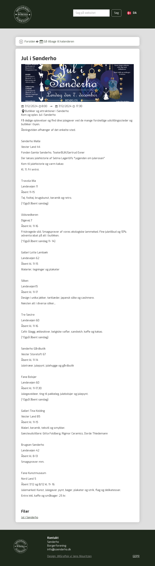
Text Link (5, 560)
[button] (132, 13)
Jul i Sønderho (29, 517)
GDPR (136, 556)
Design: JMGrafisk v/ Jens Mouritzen (69, 556)
